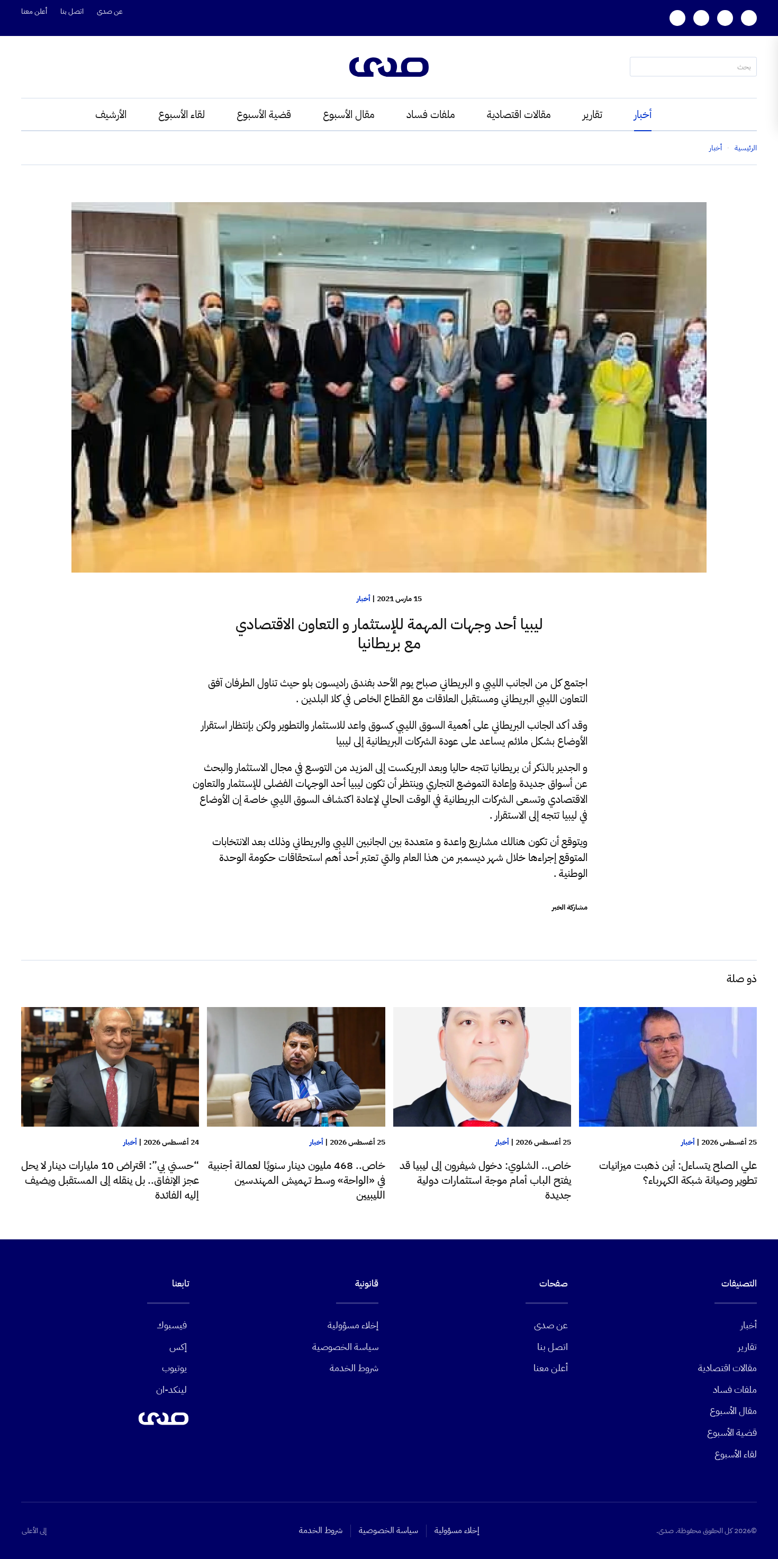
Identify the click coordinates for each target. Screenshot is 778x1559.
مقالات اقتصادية (519, 114)
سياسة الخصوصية (345, 1346)
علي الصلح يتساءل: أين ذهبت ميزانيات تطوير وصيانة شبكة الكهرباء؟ (678, 1172)
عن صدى (110, 11)
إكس (178, 1346)
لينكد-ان (171, 1389)
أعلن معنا (34, 11)
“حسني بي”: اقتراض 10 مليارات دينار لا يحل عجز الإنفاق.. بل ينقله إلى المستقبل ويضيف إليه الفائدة (110, 1180)
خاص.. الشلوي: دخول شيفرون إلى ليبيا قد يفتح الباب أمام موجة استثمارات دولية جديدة (485, 1180)
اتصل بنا (72, 11)
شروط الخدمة (354, 1368)
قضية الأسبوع (264, 114)
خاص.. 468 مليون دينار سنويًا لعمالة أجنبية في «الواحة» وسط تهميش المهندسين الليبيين (296, 1180)
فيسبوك (172, 1325)
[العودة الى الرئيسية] (389, 67)
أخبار (643, 114)
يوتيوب (174, 1368)
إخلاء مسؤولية (353, 1325)
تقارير (592, 114)
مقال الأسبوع (349, 114)
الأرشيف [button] (110, 114)
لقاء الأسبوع (181, 114)
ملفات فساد (430, 114)
